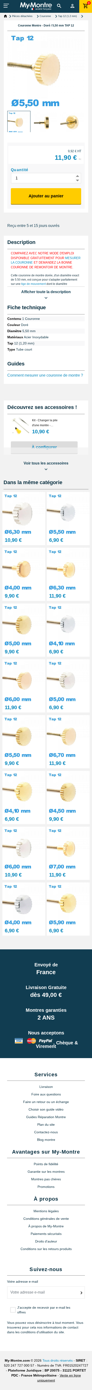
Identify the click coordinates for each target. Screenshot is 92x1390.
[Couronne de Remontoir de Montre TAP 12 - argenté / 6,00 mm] (23, 848)
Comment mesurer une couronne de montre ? (45, 375)
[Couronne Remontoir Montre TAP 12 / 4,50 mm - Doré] (68, 792)
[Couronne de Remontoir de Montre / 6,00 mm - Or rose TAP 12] (23, 680)
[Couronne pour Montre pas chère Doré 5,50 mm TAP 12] (23, 736)
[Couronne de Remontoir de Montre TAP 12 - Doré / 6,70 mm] (68, 736)
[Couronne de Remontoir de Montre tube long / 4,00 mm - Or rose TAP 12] (23, 569)
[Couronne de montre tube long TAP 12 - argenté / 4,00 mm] (23, 904)
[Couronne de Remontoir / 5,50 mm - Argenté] (68, 513)
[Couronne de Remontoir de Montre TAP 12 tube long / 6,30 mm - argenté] (23, 513)
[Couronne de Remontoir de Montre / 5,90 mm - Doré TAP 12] (68, 904)
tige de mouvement (33, 284)
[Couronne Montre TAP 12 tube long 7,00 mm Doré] (68, 848)
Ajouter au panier (46, 196)
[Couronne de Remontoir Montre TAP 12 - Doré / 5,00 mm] (23, 625)
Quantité (20, 170)
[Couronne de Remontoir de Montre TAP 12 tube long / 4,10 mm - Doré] (23, 792)
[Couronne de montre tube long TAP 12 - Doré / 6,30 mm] (68, 569)
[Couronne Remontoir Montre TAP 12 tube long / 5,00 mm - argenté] (68, 680)
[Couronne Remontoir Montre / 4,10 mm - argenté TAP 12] (68, 625)
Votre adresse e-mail (22, 1281)
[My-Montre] (36, 6)
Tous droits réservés (57, 1360)
